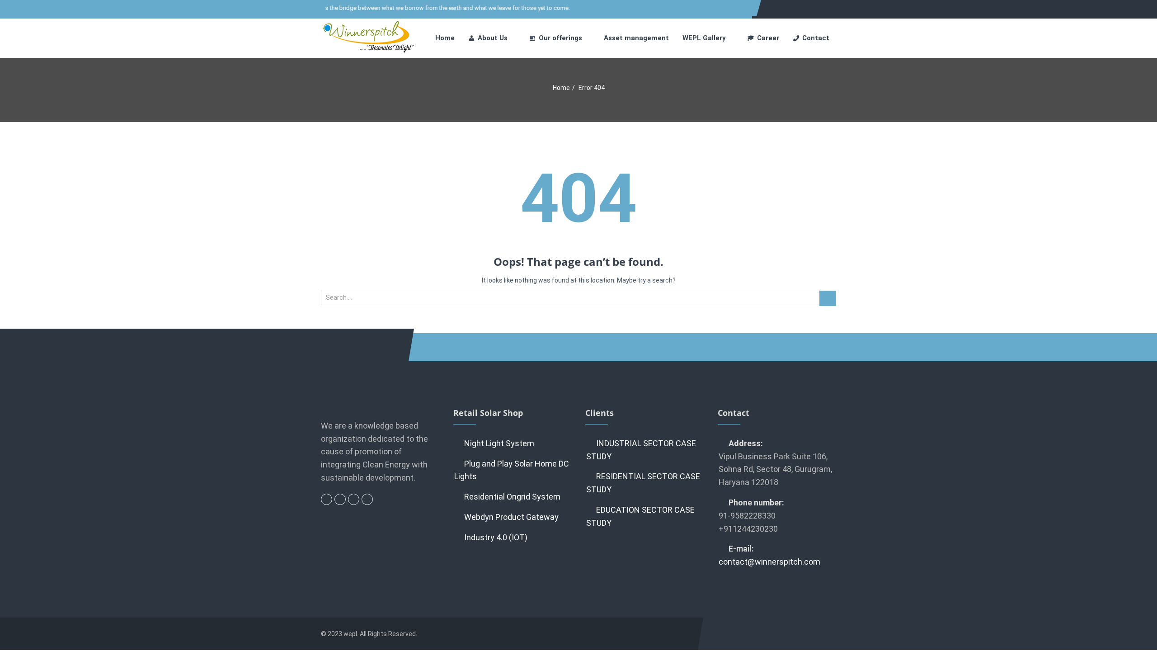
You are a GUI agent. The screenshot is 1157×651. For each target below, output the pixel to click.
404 (578, 199)
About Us (493, 38)
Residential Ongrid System (512, 496)
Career (768, 38)
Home (445, 38)
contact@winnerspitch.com (769, 561)
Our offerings (560, 38)
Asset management (636, 38)
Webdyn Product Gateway (511, 517)
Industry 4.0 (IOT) (495, 537)
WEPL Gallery (704, 38)
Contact (815, 38)
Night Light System (499, 443)
